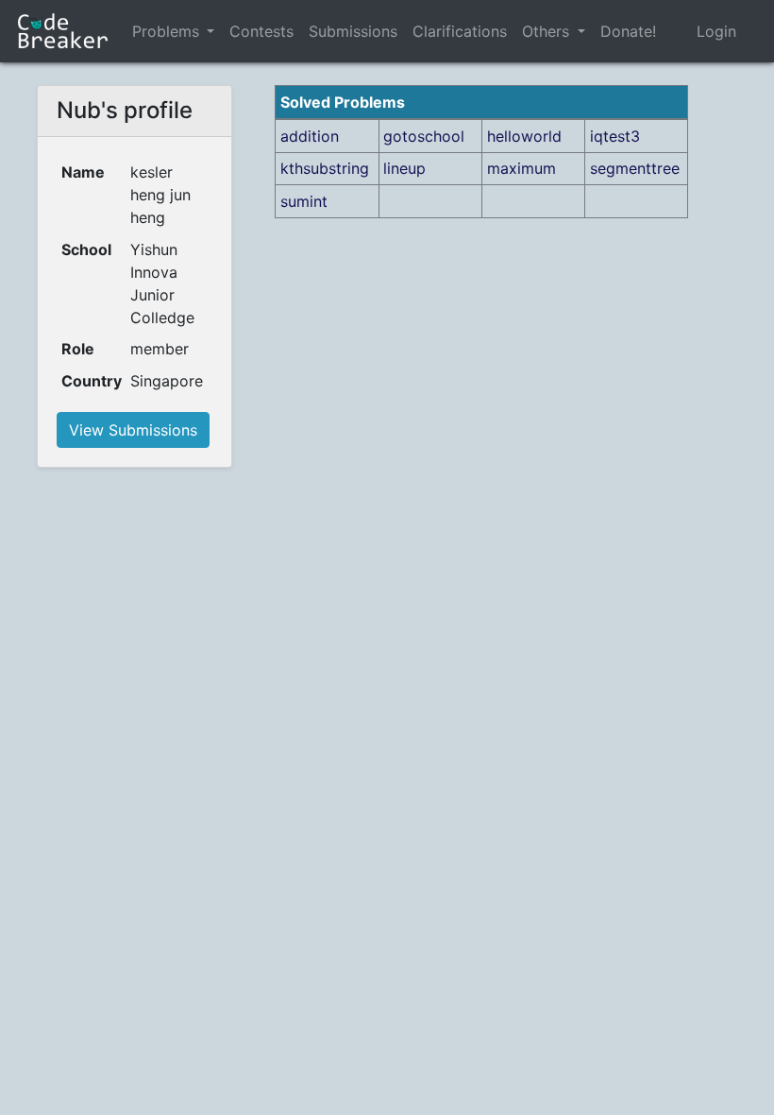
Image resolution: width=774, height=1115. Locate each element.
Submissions (353, 31)
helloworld (524, 136)
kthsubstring (324, 168)
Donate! (628, 31)
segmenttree (635, 168)
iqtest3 (615, 136)
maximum (521, 168)
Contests (261, 31)
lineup (404, 168)
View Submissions (133, 429)
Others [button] (548, 31)
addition (309, 136)
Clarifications (459, 31)
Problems (165, 31)
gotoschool (423, 136)
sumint (304, 201)
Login (716, 31)
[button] (210, 31)
